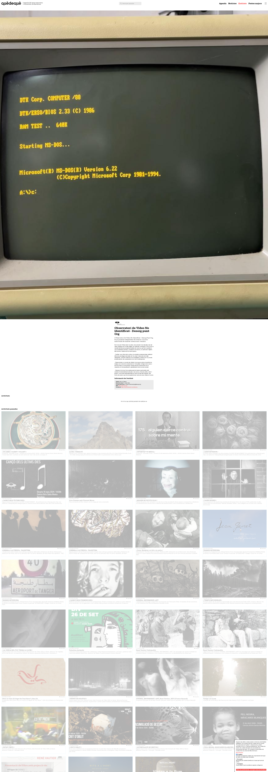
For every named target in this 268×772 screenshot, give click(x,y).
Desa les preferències (243, 769)
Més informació (239, 752)
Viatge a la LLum (209, 699)
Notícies (232, 3)
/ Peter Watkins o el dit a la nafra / (149, 550)
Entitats (242, 3)
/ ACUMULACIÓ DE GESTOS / (147, 747)
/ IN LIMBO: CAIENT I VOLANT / (14, 452)
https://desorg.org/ (123, 385)
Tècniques (240, 763)
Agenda (222, 3)
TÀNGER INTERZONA (211, 550)
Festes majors (255, 3)
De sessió (240, 759)
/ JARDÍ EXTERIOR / (210, 452)
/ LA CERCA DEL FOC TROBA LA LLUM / (17, 650)
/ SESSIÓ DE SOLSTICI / (78, 699)
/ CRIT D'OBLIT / (75, 747)
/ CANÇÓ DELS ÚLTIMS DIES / (13, 500)
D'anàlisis (239, 754)
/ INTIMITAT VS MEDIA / (145, 452)
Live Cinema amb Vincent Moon (81, 500)
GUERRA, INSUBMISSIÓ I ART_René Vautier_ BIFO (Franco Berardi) (162, 699)
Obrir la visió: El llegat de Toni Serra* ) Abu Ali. (20, 699)
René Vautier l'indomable (146, 650)
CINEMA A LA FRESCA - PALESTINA (16, 550)
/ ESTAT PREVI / (8, 747)
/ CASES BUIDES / (209, 500)
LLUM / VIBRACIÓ (76, 452)
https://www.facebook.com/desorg (129, 387)
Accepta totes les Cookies (258, 769)
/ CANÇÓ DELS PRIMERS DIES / (81, 600)
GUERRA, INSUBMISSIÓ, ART (147, 600)
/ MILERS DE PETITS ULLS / (146, 500)
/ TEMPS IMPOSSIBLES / (212, 600)
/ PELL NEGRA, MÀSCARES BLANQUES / (218, 747)
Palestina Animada (76, 650)
